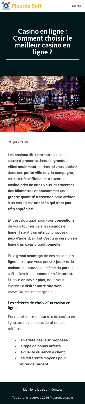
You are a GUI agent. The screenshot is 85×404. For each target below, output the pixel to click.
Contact (56, 389)
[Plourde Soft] (6, 6)
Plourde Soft (27, 6)
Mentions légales (35, 389)
